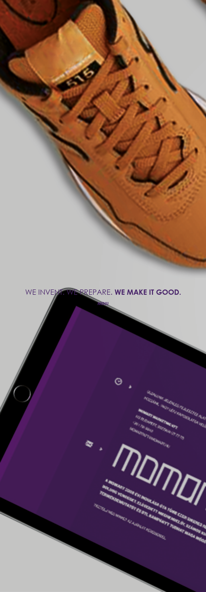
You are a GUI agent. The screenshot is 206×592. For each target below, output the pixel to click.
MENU (103, 303)
